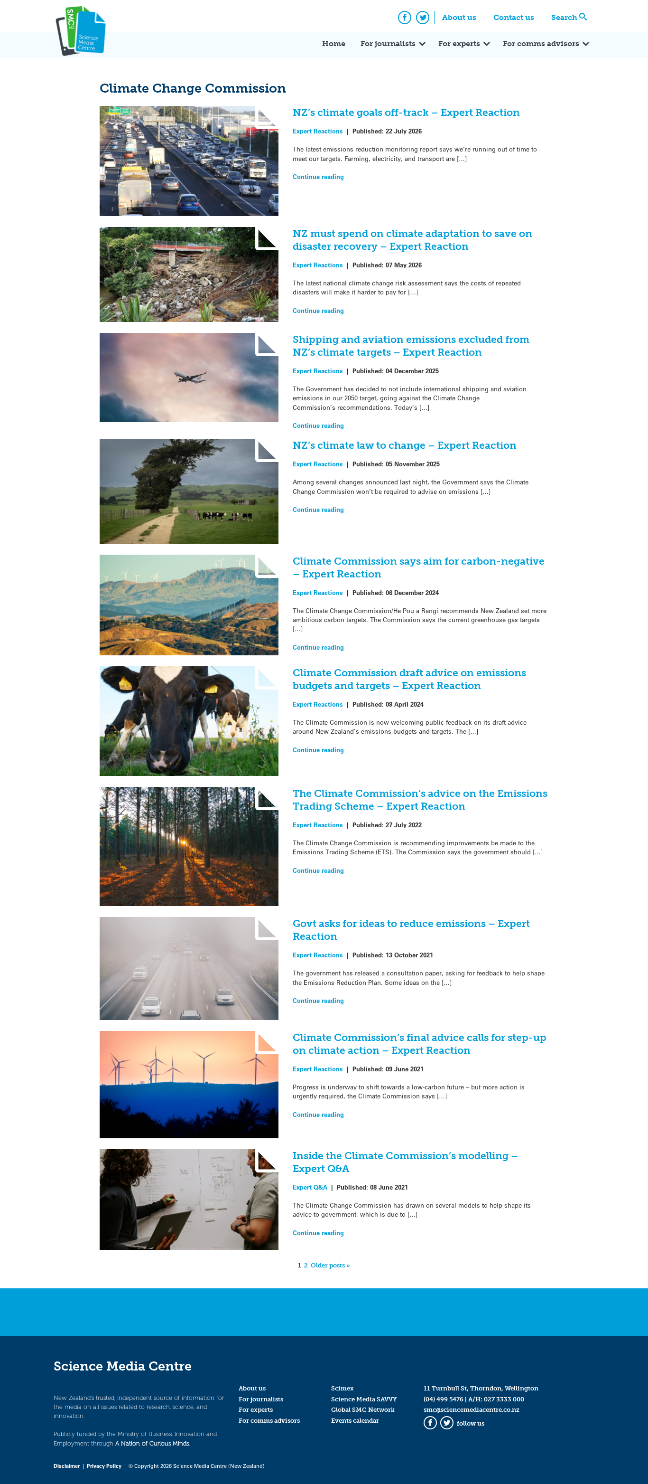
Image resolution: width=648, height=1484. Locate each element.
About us (459, 17)
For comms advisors (541, 43)
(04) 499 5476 (443, 1399)
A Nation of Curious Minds (152, 1443)
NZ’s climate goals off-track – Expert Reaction (406, 112)
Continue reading (318, 176)
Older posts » (330, 1265)
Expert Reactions (318, 131)
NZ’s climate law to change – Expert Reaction (405, 445)
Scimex (342, 1388)
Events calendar (355, 1420)
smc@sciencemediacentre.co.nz (471, 1409)
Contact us (513, 17)
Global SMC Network (363, 1409)
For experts (459, 43)
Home (333, 43)
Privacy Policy (104, 1465)
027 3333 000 (504, 1399)
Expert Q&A (310, 1187)
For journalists (388, 43)
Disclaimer (67, 1465)
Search (564, 17)
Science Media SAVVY (364, 1399)
